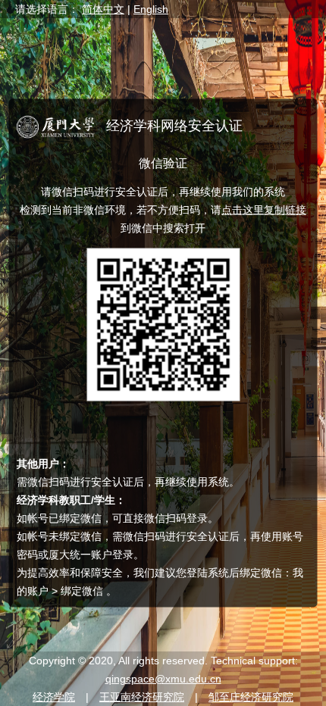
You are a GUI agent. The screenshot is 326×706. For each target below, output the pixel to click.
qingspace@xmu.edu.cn (163, 679)
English (150, 9)
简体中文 (103, 9)
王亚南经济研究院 (141, 697)
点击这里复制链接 (263, 210)
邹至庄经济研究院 (250, 697)
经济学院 (54, 697)
